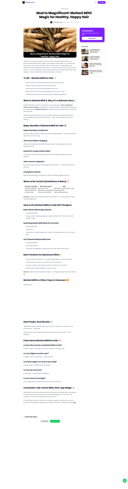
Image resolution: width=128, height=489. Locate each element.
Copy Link (45, 421)
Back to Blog (65, 8)
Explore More (92, 38)
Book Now (101, 2)
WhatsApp (56, 421)
